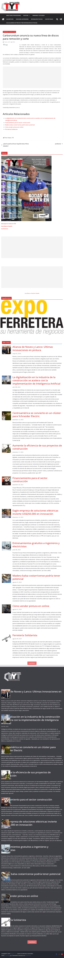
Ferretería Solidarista (11, 129)
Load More (32, 663)
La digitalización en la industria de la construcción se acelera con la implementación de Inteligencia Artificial (36, 380)
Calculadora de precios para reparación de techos (21, 23)
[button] (29, 15)
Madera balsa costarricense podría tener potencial (20, 125)
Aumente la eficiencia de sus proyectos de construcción (37, 447)
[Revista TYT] (3, 19)
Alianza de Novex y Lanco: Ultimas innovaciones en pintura (32, 348)
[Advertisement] (32, 77)
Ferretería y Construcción (9, 31)
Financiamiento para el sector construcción (17, 122)
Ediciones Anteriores (22, 19)
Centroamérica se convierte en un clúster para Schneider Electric (36, 414)
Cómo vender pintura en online (14, 127)
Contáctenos (49, 19)
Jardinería (58, 144)
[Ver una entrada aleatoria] (61, 19)
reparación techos (37, 19)
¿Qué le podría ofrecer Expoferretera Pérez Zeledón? (16, 145)
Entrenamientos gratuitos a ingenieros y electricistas (36, 544)
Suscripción (9, 19)
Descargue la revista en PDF (8, 223)
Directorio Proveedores (13, 15)
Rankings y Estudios (39, 15)
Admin (13, 42)
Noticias (25, 15)
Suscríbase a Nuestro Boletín (32, 293)
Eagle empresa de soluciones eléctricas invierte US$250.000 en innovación (35, 512)
